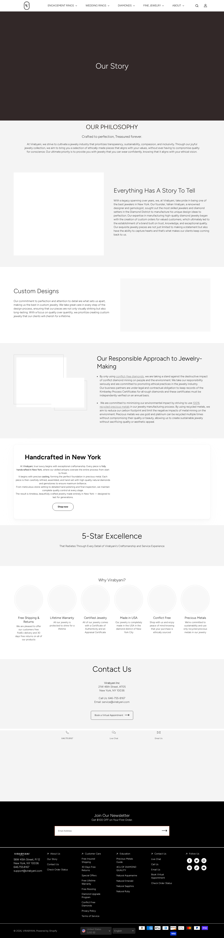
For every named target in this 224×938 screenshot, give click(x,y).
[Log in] (205, 5)
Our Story (52, 859)
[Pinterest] (189, 868)
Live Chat (156, 859)
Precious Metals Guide (124, 860)
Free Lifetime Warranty (88, 882)
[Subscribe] (164, 831)
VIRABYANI (29, 930)
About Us (55, 853)
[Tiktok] (196, 868)
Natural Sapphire (125, 886)
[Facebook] (189, 860)
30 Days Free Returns (89, 868)
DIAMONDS (125, 5)
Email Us (155, 869)
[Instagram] (203, 860)
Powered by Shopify (46, 930)
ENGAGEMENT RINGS (61, 5)
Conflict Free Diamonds (88, 904)
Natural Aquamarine (126, 875)
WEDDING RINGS (96, 5)
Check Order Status (57, 869)
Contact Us (53, 864)
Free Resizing (89, 889)
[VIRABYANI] (27, 5)
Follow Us (194, 853)
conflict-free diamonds (130, 376)
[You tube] (203, 868)
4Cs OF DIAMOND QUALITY (126, 868)
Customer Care (93, 853)
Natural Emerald (124, 880)
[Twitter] (196, 860)
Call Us (154, 864)
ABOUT (177, 5)
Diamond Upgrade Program (91, 895)
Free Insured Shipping (88, 860)
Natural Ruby (123, 891)
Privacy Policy (89, 910)
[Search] (197, 5)
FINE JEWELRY (152, 5)
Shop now (63, 506)
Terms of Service (90, 916)
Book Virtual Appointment (158, 876)
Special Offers (89, 875)
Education (125, 853)
